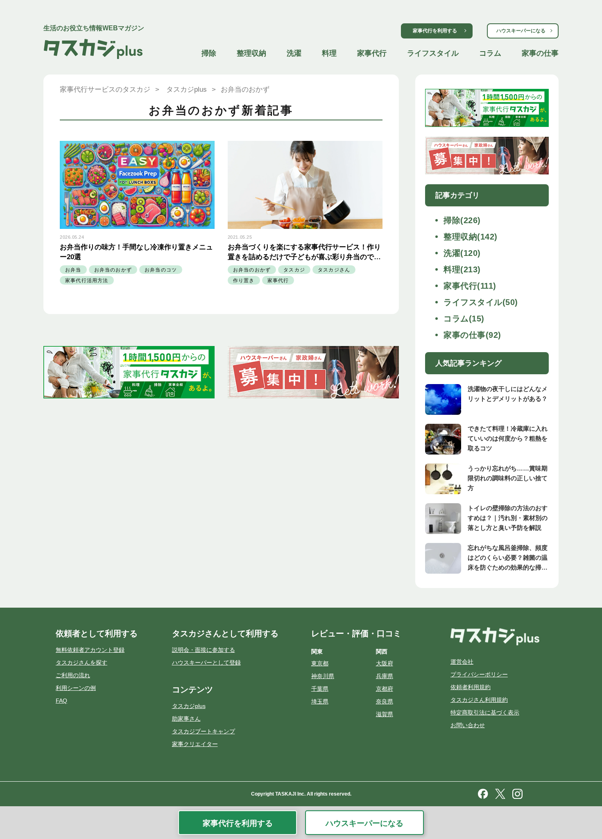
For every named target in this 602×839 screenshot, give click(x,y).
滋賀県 (384, 714)
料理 (329, 53)
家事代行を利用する (435, 31)
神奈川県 (322, 676)
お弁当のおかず (113, 270)
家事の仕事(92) (472, 335)
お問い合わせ (467, 725)
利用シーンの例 (76, 688)
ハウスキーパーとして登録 (206, 662)
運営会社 (461, 661)
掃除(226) (462, 220)
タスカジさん (334, 270)
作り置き (244, 280)
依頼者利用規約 (470, 687)
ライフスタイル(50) (481, 302)
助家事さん (186, 718)
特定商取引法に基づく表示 (484, 712)
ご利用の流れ (73, 675)
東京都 (319, 663)
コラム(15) (464, 318)
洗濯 (294, 53)
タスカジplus (189, 706)
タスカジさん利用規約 (479, 700)
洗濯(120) (462, 253)
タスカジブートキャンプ (203, 731)
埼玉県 (319, 701)
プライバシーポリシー (479, 674)
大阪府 (384, 663)
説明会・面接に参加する (203, 650)
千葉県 (319, 688)
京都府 (384, 688)
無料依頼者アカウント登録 (90, 650)
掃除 (208, 53)
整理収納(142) (471, 237)
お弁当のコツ (161, 270)
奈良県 (384, 701)
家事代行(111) (470, 286)
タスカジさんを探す (81, 662)
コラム (490, 53)
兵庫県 (384, 676)
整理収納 (251, 53)
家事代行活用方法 (87, 280)
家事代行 (372, 53)
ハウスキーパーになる (520, 31)
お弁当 (73, 270)
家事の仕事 (540, 53)
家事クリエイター (195, 744)
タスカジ (294, 270)
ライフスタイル (433, 53)
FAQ (61, 700)
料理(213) (462, 269)
